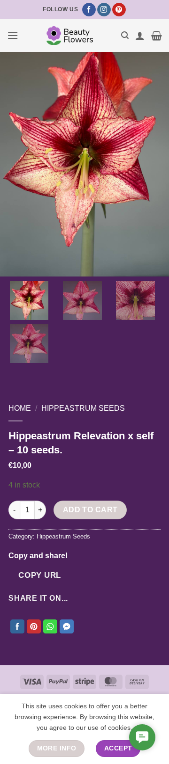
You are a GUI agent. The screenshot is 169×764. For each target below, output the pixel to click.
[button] (12, 35)
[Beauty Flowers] (69, 35)
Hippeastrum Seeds (83, 408)
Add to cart (90, 510)
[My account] (140, 35)
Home (19, 408)
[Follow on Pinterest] (119, 10)
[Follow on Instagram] (104, 10)
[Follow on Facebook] (89, 10)
